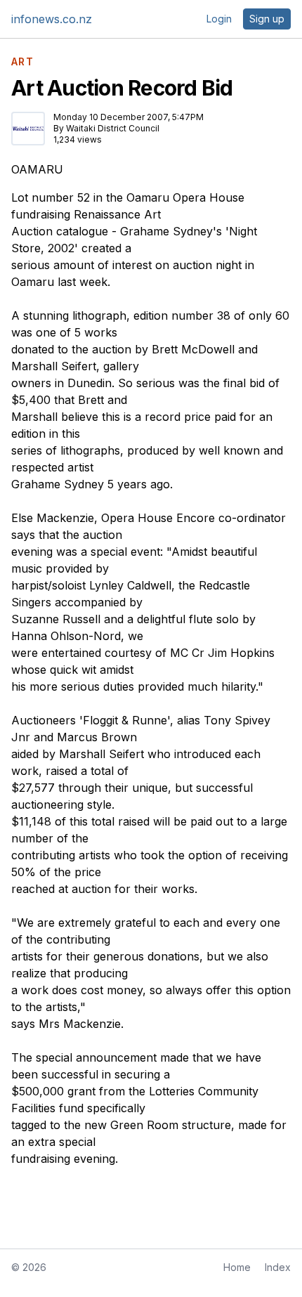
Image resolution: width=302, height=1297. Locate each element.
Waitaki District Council (112, 128)
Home (237, 1267)
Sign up (266, 19)
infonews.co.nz (51, 19)
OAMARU (37, 169)
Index (278, 1267)
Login (219, 19)
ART (22, 62)
